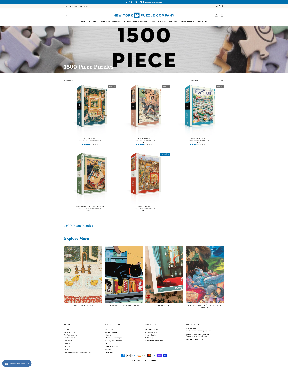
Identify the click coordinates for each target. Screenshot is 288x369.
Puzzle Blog (68, 346)
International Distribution (154, 341)
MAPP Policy (149, 338)
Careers (67, 344)
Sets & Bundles (158, 21)
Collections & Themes (135, 21)
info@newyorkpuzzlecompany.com (198, 331)
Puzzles (92, 21)
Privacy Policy (109, 349)
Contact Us (84, 6)
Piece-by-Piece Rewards (113, 341)
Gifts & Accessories (110, 21)
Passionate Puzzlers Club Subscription (77, 352)
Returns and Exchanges (113, 338)
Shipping (108, 335)
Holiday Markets (69, 338)
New (83, 21)
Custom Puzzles (150, 335)
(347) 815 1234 (191, 329)
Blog (65, 6)
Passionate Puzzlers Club (193, 21)
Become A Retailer (151, 329)
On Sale (173, 21)
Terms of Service (110, 352)
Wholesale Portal (151, 332)
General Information (112, 332)
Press (66, 349)
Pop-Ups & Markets (71, 335)
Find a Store (74, 6)
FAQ (106, 344)
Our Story (67, 329)
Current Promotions (111, 346)
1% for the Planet (69, 332)
